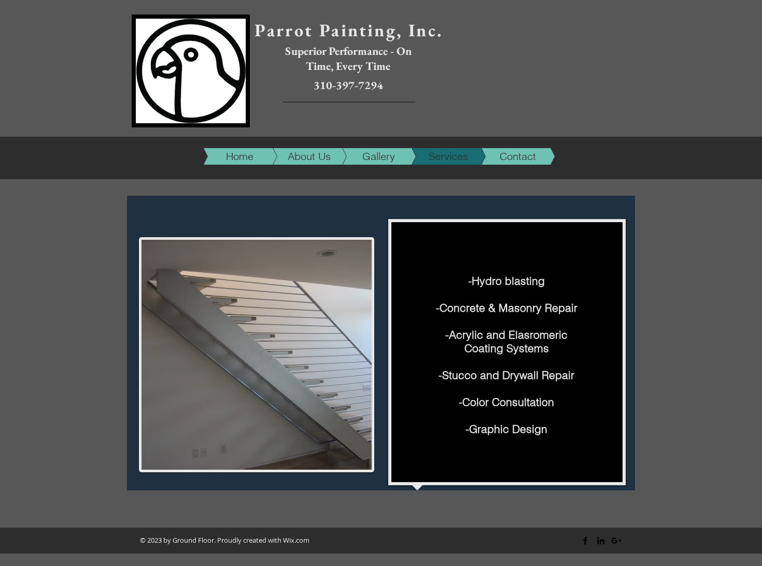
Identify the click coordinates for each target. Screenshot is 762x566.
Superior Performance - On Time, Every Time (348, 58)
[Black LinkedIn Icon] (601, 540)
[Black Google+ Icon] (616, 540)
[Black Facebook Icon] (585, 540)
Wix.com (296, 540)
